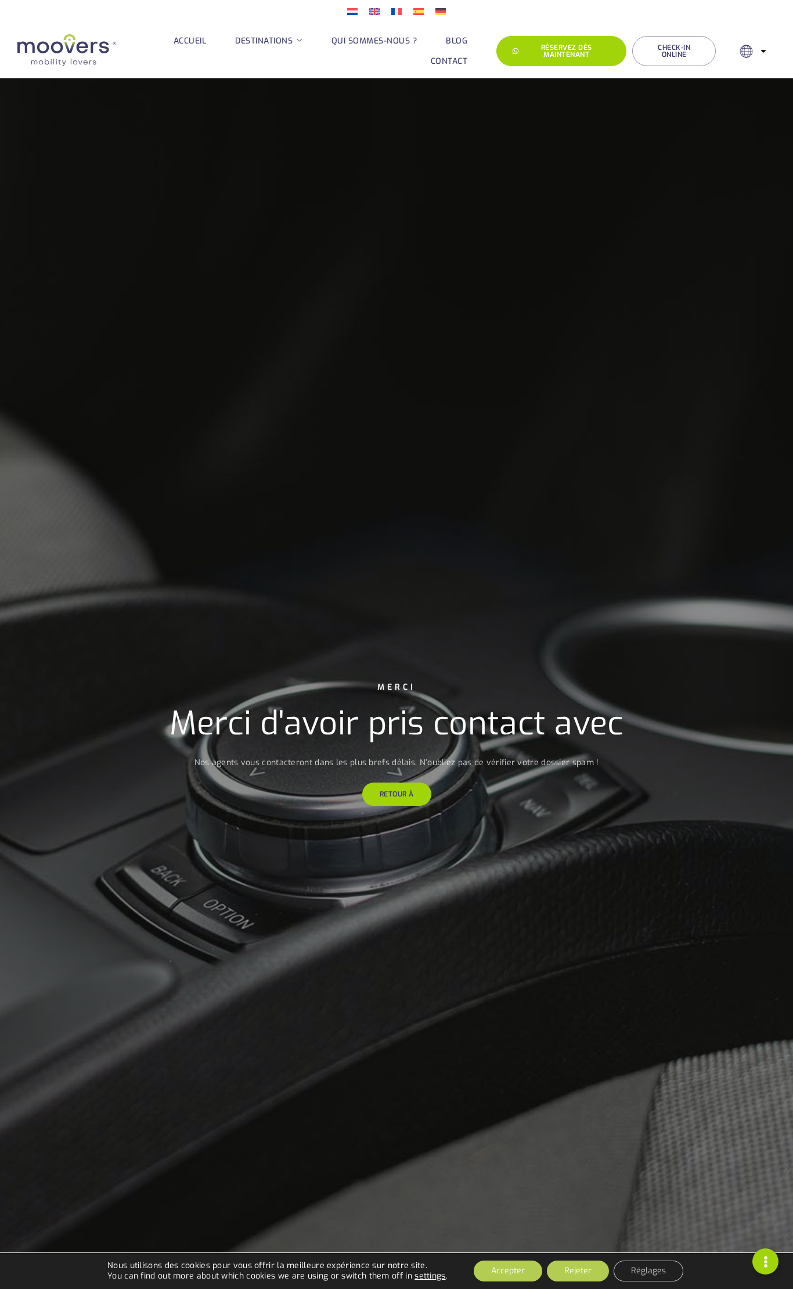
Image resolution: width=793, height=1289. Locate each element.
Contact (449, 61)
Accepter (508, 1270)
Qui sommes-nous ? (374, 40)
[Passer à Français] (396, 12)
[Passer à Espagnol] (419, 12)
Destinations (264, 40)
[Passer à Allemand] (441, 12)
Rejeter (578, 1270)
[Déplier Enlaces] (765, 1261)
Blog (456, 40)
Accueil (190, 40)
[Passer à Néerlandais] (352, 12)
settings (429, 1276)
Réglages (648, 1270)
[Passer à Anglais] (374, 12)
